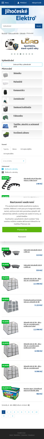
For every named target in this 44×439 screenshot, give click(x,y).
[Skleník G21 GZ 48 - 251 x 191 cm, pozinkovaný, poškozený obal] (11, 350)
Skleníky (17, 73)
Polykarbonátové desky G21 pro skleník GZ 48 (33, 301)
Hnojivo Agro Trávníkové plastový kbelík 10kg (33, 389)
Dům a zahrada (13, 33)
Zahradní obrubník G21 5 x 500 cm (33, 251)
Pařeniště (18, 81)
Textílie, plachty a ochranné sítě (26, 125)
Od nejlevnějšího (26, 149)
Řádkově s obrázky (11, 172)
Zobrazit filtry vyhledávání (22, 64)
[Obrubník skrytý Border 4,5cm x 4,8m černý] (11, 183)
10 (36, 412)
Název (15, 149)
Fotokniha (24, 435)
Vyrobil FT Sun (21, 433)
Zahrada (22, 33)
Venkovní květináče (22, 107)
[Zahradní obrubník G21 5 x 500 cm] (11, 253)
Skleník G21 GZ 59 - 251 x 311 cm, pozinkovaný (32, 279)
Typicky (6, 149)
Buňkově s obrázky (11, 169)
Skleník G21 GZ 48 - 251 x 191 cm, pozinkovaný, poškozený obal (32, 346)
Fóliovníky (18, 115)
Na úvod (4, 33)
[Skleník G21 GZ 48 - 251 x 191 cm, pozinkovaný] (11, 372)
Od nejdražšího (8, 154)
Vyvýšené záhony (21, 132)
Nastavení (22, 237)
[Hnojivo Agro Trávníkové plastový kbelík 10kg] (11, 393)
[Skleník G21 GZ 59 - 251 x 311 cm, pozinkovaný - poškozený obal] (11, 328)
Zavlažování (19, 98)
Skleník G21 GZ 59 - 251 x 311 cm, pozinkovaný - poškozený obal (32, 324)
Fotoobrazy (31, 435)
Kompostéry (19, 90)
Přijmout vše (22, 229)
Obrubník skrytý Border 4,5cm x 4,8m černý (32, 179)
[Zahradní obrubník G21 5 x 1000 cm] (11, 266)
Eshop (11, 435)
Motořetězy (17, 435)
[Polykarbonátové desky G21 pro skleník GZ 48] (11, 306)
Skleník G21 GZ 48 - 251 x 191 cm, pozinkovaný (32, 367)
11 (4, 416)
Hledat (38, 26)
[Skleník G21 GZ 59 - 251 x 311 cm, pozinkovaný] (11, 284)
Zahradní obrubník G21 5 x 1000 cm (33, 266)
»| (12, 416)
